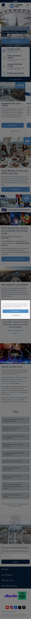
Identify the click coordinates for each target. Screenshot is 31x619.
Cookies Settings (15, 315)
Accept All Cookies (15, 311)
